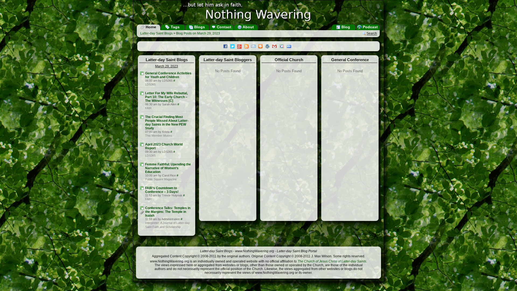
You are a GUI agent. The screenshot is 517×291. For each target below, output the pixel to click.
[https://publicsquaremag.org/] (142, 164)
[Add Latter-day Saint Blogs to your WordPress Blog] (268, 47)
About (248, 27)
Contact (223, 27)
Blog (345, 27)
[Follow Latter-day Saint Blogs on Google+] (240, 47)
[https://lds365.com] (142, 73)
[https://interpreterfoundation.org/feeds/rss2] (142, 208)
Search (371, 34)
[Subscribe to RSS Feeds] (247, 47)
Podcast (370, 27)
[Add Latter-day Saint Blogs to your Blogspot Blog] (261, 47)
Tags (175, 27)
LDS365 (150, 84)
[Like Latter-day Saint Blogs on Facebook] (226, 47)
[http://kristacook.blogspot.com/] (142, 117)
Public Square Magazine (161, 179)
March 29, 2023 (166, 66)
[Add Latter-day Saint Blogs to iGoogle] (283, 47)
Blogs (199, 27)
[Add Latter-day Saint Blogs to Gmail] (275, 47)
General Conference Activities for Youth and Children (168, 75)
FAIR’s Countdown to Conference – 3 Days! (162, 190)
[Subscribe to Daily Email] (254, 47)
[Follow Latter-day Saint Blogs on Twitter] (233, 47)
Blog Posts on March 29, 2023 (198, 33)
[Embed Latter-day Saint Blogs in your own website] (290, 47)
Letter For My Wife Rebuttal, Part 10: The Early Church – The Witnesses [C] (166, 97)
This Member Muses (158, 135)
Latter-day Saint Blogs (156, 33)
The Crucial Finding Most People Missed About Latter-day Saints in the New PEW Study (166, 122)
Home (150, 27)
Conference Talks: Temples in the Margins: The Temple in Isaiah (167, 211)
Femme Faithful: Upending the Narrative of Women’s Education (168, 168)
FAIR (148, 108)
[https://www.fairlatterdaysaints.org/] (142, 93)
